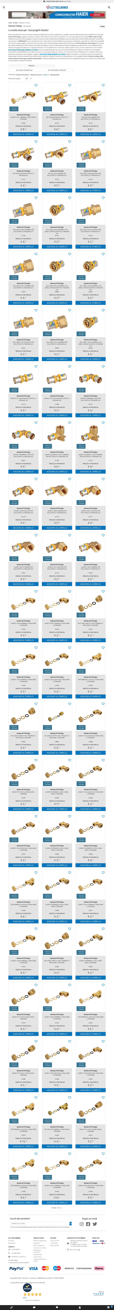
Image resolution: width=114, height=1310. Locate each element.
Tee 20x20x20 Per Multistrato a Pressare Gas (57, 118)
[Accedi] (57, 1307)
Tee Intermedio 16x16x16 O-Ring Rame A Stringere (23, 905)
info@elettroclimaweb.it (18, 1256)
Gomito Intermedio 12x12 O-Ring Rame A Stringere (90, 962)
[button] (31, 66)
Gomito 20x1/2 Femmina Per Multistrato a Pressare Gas (23, 568)
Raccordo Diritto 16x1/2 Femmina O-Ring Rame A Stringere (90, 624)
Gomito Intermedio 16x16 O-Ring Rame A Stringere (57, 849)
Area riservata (54, 1245)
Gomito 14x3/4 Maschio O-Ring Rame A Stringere (57, 1074)
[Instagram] (83, 1225)
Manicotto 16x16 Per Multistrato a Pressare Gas (57, 399)
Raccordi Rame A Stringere (57, 70)
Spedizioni (37, 1243)
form (16, 1260)
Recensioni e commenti (37, 1251)
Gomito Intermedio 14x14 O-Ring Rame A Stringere (57, 905)
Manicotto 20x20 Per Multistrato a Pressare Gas (23, 399)
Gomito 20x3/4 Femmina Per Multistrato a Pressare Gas (57, 512)
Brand (15, 23)
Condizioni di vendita (40, 1248)
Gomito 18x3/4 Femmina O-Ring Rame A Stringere (23, 624)
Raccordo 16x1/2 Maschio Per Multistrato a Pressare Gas (23, 343)
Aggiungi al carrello (23, 134)
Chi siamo (11, 1240)
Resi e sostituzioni (39, 1245)
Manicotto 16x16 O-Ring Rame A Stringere (23, 793)
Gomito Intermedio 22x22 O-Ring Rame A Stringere (57, 793)
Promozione (54, 75)
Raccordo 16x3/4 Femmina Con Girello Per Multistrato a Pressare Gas (90, 288)
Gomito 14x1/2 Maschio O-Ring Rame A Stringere (90, 793)
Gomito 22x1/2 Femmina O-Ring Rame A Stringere (56, 1186)
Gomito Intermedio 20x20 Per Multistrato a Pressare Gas (90, 399)
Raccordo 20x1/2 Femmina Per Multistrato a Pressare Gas (23, 287)
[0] (108, 1307)
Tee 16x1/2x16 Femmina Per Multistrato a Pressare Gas (57, 174)
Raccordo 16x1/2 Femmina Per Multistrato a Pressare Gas (57, 343)
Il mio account (54, 1240)
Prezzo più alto (36, 75)
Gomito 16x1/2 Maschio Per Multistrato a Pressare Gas (57, 568)
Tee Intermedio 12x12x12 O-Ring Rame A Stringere (90, 680)
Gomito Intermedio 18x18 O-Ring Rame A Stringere (90, 849)
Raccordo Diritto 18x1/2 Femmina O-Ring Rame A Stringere (57, 962)
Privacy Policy (38, 1254)
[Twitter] (96, 1225)
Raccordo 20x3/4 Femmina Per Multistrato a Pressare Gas (23, 231)
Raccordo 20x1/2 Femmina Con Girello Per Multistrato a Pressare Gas (57, 288)
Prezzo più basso (22, 75)
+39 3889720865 (15, 1253)
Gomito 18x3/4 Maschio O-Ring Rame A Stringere (90, 1186)
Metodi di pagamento (40, 1240)
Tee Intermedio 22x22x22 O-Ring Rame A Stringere (23, 1130)
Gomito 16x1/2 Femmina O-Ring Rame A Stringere (90, 905)
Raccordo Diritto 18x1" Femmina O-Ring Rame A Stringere (23, 737)
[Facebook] (89, 1225)
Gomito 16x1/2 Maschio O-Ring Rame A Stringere (23, 849)
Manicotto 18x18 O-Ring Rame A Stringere (23, 1018)
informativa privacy (27, 1227)
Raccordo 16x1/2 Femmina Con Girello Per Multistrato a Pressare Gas (90, 344)
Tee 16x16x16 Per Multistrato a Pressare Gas (23, 174)
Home (10, 23)
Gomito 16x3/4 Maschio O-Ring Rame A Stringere (90, 1074)
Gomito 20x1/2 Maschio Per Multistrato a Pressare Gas (90, 512)
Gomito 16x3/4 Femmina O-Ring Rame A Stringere (56, 1018)
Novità (46, 75)
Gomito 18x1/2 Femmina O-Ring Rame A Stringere (56, 624)
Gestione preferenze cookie (40, 1260)
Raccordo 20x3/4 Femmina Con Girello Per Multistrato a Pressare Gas (57, 231)
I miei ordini (54, 1243)
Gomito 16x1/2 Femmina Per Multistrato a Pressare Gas (90, 568)
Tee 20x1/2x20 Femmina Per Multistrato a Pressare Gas (90, 118)
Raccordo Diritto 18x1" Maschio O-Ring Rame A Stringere (57, 737)
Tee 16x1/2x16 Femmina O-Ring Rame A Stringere (57, 1130)
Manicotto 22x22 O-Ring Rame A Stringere (23, 1074)
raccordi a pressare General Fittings (23, 50)
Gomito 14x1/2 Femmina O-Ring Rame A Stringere (23, 680)
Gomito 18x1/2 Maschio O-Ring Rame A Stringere (57, 680)
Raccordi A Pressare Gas (24, 70)
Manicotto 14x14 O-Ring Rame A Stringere (90, 1130)
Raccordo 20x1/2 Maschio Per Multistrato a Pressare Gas (90, 231)
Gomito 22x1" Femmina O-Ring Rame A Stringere (23, 118)
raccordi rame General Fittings (52, 54)
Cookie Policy (38, 1257)
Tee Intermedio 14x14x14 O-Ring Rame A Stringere (90, 1018)
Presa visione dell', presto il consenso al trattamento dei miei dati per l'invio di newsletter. (41, 1227)
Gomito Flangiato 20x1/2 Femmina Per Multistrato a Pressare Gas (57, 455)
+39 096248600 (15, 1249)
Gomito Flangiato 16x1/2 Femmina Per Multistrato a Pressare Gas (91, 455)
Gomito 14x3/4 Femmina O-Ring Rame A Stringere (23, 962)
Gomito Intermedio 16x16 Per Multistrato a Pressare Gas (23, 455)
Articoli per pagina (14, 78)
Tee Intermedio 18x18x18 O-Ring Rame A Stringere (23, 1186)
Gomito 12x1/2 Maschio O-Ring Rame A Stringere (90, 737)
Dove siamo (11, 1243)
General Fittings (23, 115)
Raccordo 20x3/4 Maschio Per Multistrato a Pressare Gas (90, 174)
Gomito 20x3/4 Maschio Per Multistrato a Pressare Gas (23, 512)
